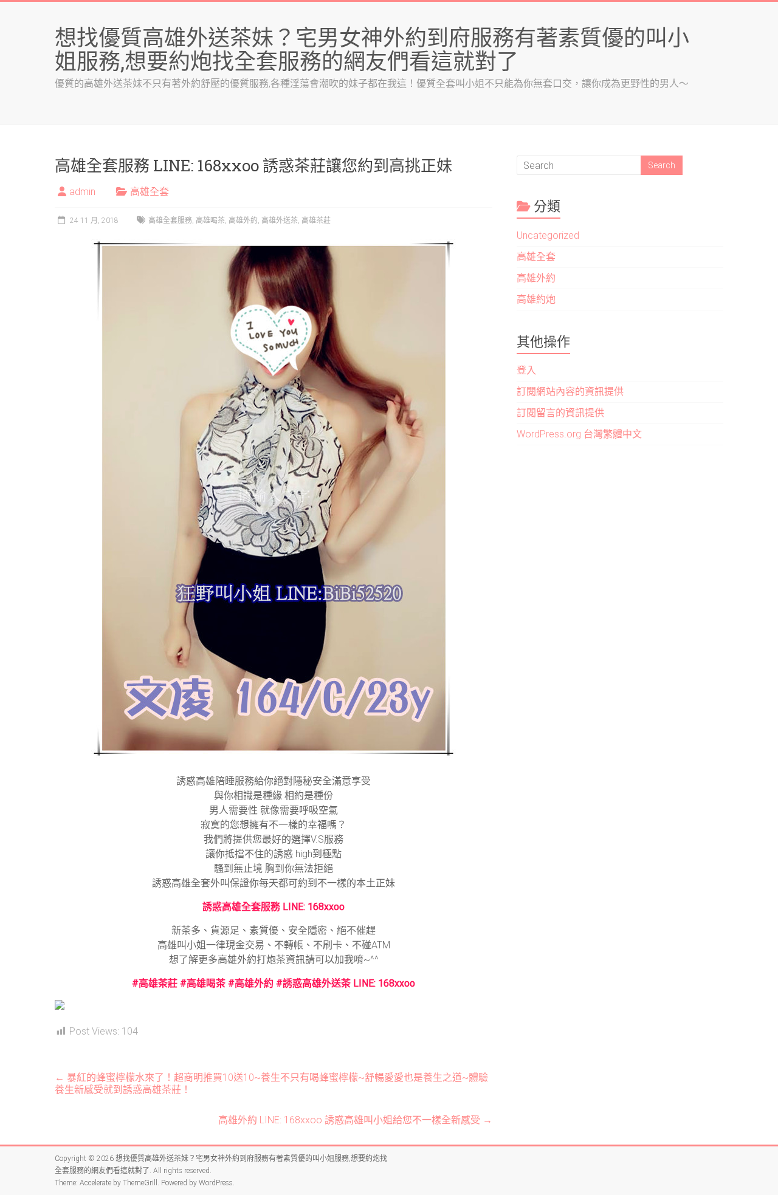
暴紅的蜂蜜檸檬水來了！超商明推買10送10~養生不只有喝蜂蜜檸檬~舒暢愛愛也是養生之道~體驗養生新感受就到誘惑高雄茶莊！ (271, 1083)
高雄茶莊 (316, 220)
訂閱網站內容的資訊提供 (570, 391)
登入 (526, 370)
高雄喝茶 (210, 220)
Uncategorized (548, 235)
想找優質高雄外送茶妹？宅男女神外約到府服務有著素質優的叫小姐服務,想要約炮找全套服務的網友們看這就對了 (372, 48)
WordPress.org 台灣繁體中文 (579, 434)
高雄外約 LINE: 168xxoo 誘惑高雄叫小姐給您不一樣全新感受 (355, 1120)
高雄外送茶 (279, 220)
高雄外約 (243, 220)
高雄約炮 (536, 299)
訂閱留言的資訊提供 (560, 413)
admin (82, 191)
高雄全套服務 (170, 220)
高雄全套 (149, 191)
